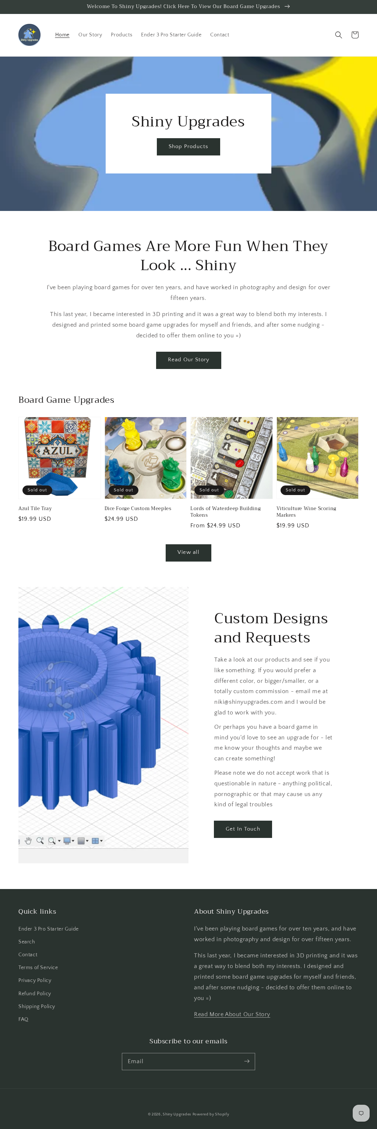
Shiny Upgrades (177, 1114)
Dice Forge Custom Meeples (138, 508)
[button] (339, 35)
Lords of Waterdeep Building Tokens (225, 512)
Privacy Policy (34, 980)
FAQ (23, 1019)
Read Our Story (188, 359)
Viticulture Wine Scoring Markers (306, 512)
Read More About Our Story (232, 1014)
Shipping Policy (36, 1007)
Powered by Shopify (211, 1114)
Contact (27, 955)
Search (26, 942)
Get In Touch (243, 829)
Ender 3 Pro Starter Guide (48, 929)
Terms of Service (38, 968)
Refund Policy (34, 994)
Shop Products (188, 146)
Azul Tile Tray (35, 508)
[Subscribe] (247, 1061)
